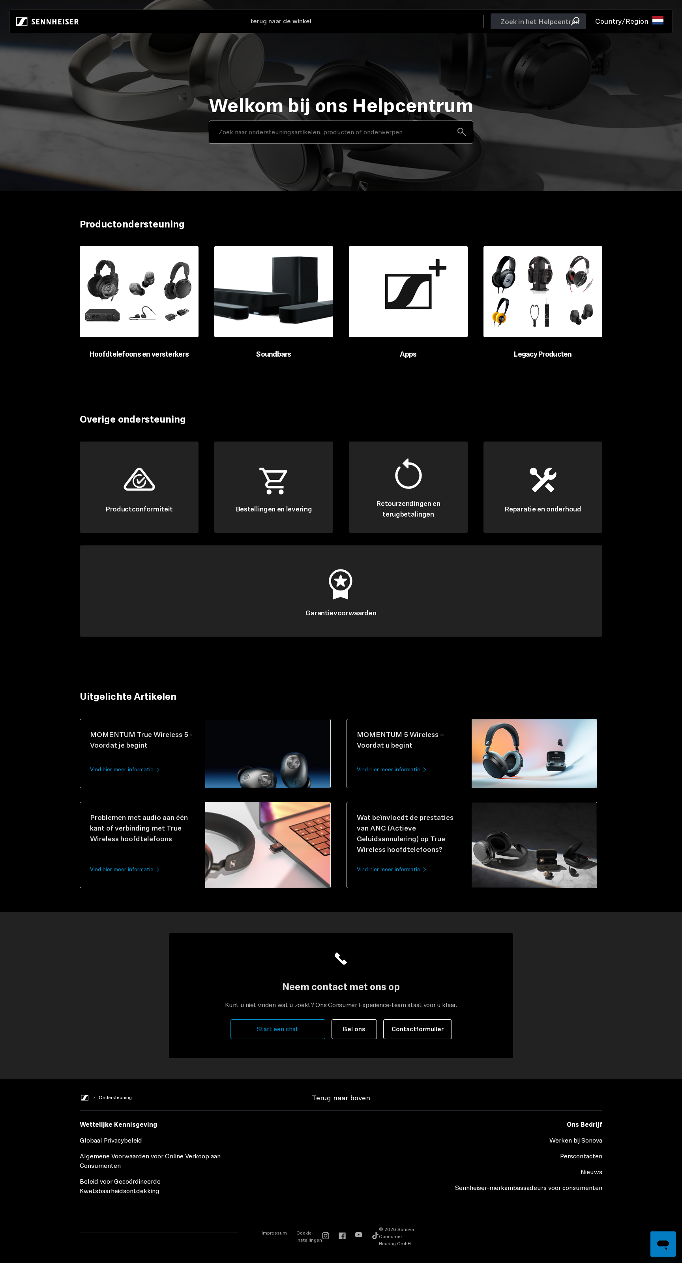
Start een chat (277, 1029)
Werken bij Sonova (575, 1140)
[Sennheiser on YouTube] (358, 1236)
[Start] (47, 21)
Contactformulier (418, 1029)
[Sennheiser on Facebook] (342, 1236)
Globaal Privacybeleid (111, 1140)
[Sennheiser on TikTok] (375, 1236)
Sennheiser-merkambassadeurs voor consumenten (528, 1188)
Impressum (274, 1233)
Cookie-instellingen (309, 1236)
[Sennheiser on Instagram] (325, 1236)
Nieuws (591, 1172)
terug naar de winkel (280, 21)
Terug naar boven (341, 1098)
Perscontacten (581, 1156)
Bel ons (354, 1029)
